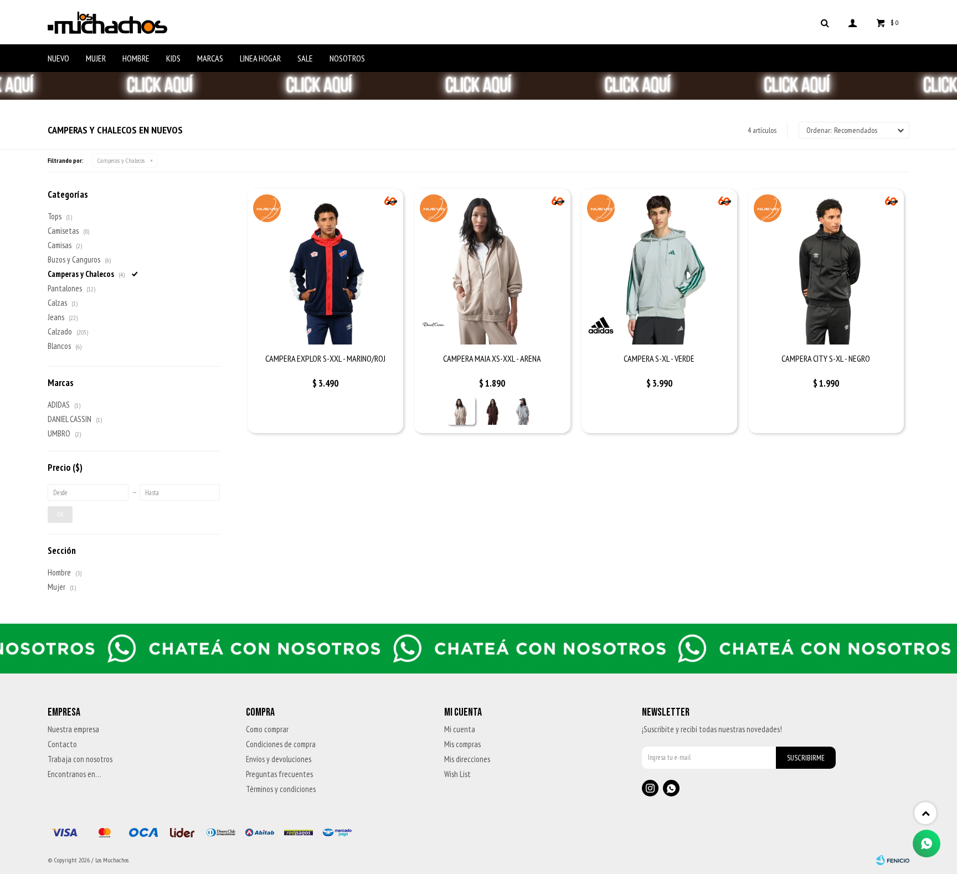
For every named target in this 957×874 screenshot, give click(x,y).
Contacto (62, 744)
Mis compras (462, 744)
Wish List (457, 774)
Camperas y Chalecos (121, 160)
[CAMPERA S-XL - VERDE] (659, 267)
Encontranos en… (74, 774)
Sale (305, 58)
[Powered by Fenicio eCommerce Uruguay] (892, 860)
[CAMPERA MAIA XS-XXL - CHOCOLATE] (492, 411)
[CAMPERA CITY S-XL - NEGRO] (826, 267)
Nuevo (58, 58)
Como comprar (267, 729)
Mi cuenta (459, 729)
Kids (173, 58)
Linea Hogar (260, 58)
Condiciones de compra (281, 744)
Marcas (210, 58)
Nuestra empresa (73, 729)
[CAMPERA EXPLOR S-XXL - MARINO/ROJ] (325, 267)
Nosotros (347, 58)
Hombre (136, 58)
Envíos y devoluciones (278, 759)
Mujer (96, 58)
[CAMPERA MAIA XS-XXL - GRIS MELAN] (523, 411)
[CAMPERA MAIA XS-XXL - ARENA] (492, 267)
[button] (825, 22)
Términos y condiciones (281, 789)
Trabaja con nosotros (80, 759)
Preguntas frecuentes (279, 774)
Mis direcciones (467, 759)
